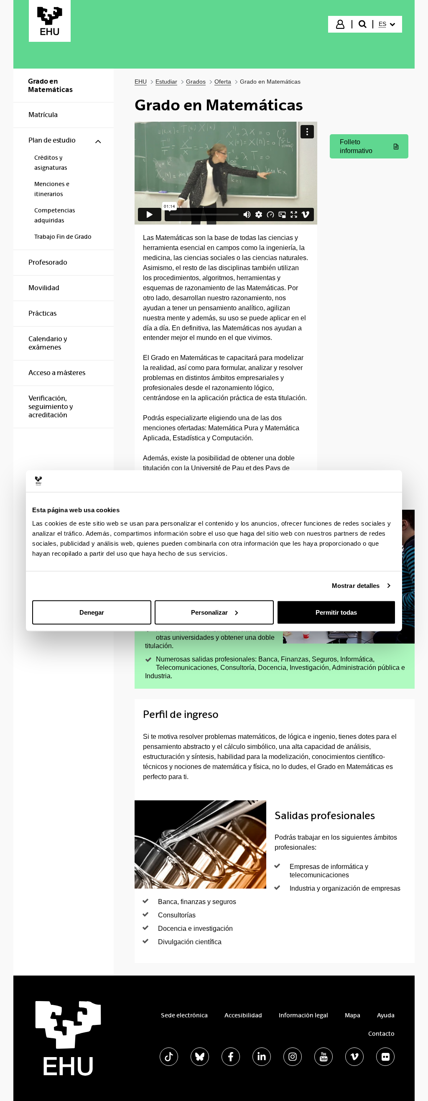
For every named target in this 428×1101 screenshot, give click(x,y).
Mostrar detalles (356, 585)
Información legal (303, 1015)
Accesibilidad (243, 1015)
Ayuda (386, 1015)
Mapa (352, 1015)
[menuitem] (387, 24)
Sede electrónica (184, 1015)
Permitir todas (336, 612)
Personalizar (209, 612)
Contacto (381, 1033)
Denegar (91, 612)
